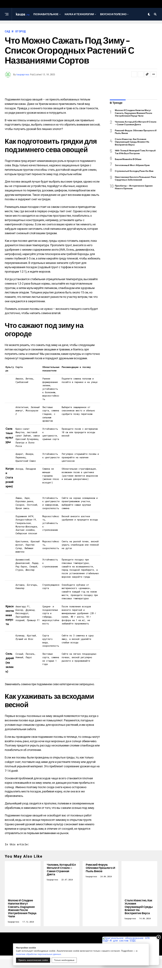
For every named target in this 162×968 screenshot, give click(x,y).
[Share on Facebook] (134, 74)
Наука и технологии (79, 14)
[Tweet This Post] (140, 74)
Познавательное (46, 14)
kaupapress (23, 74)
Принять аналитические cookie (33, 960)
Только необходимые (64, 960)
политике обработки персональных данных (38, 954)
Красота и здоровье (80, 27)
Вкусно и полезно (113, 14)
